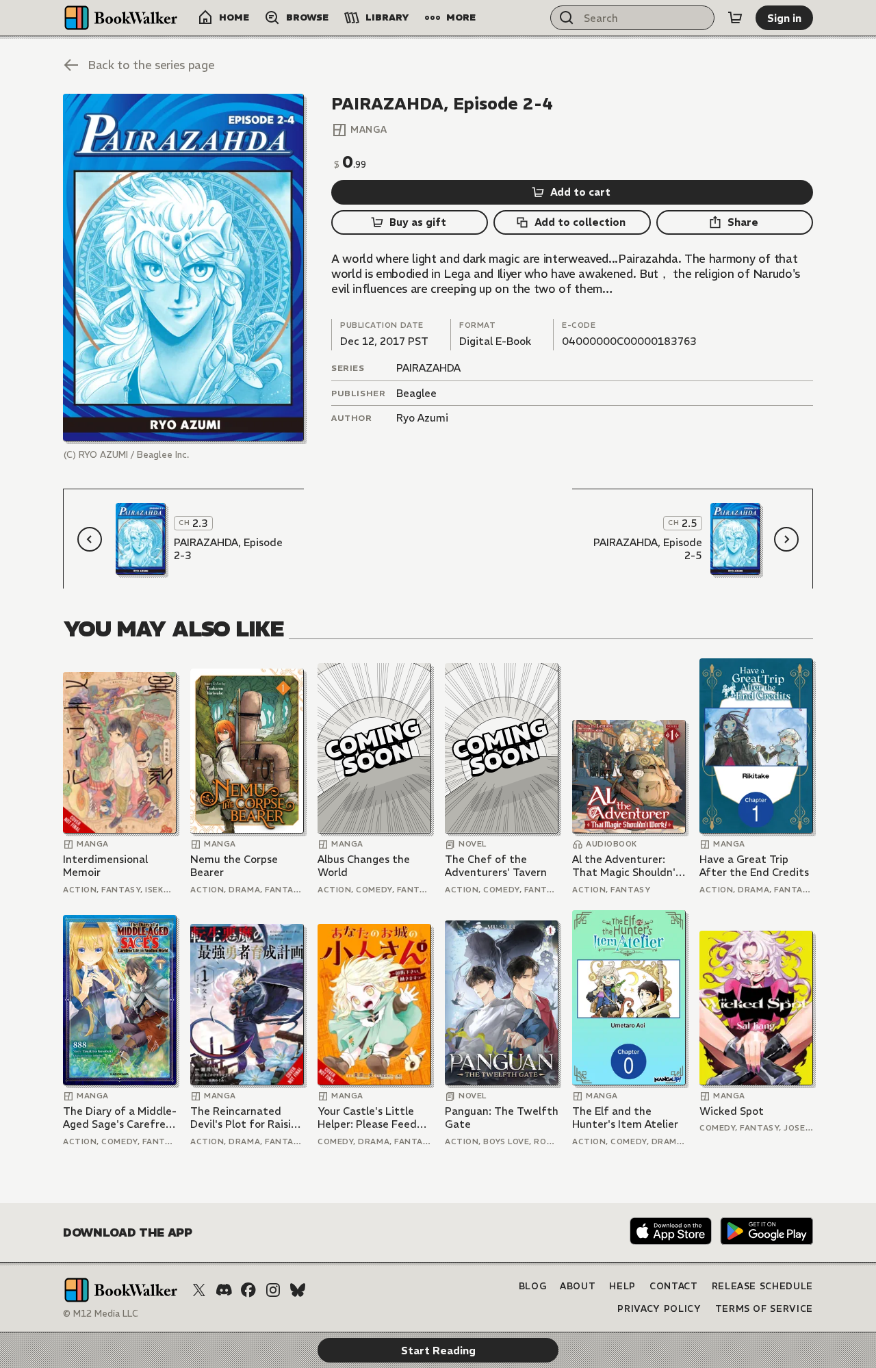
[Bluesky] (297, 1290)
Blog (533, 1286)
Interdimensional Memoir (105, 866)
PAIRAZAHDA (428, 367)
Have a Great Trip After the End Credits (754, 866)
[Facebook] (248, 1290)
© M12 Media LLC (100, 1313)
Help (622, 1286)
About (577, 1286)
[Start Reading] (183, 267)
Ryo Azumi (422, 417)
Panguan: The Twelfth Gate (501, 1118)
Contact (673, 1286)
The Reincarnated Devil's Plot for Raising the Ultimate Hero (246, 1118)
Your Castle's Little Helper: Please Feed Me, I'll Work (367, 1118)
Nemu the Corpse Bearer (234, 866)
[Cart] (735, 18)
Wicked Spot (731, 1111)
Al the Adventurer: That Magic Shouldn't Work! (626, 866)
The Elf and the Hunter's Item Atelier (625, 1118)
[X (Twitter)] (199, 1290)
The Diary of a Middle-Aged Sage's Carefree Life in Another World (120, 1118)
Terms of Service (764, 1308)
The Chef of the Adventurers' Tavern (496, 866)
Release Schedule (762, 1286)
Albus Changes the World (364, 866)
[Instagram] (273, 1290)
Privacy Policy (659, 1308)
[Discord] (224, 1290)
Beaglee (416, 393)
